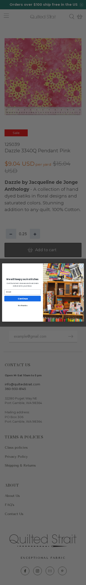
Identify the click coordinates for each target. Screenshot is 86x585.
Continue (23, 298)
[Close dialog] (81, 266)
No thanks (22, 305)
